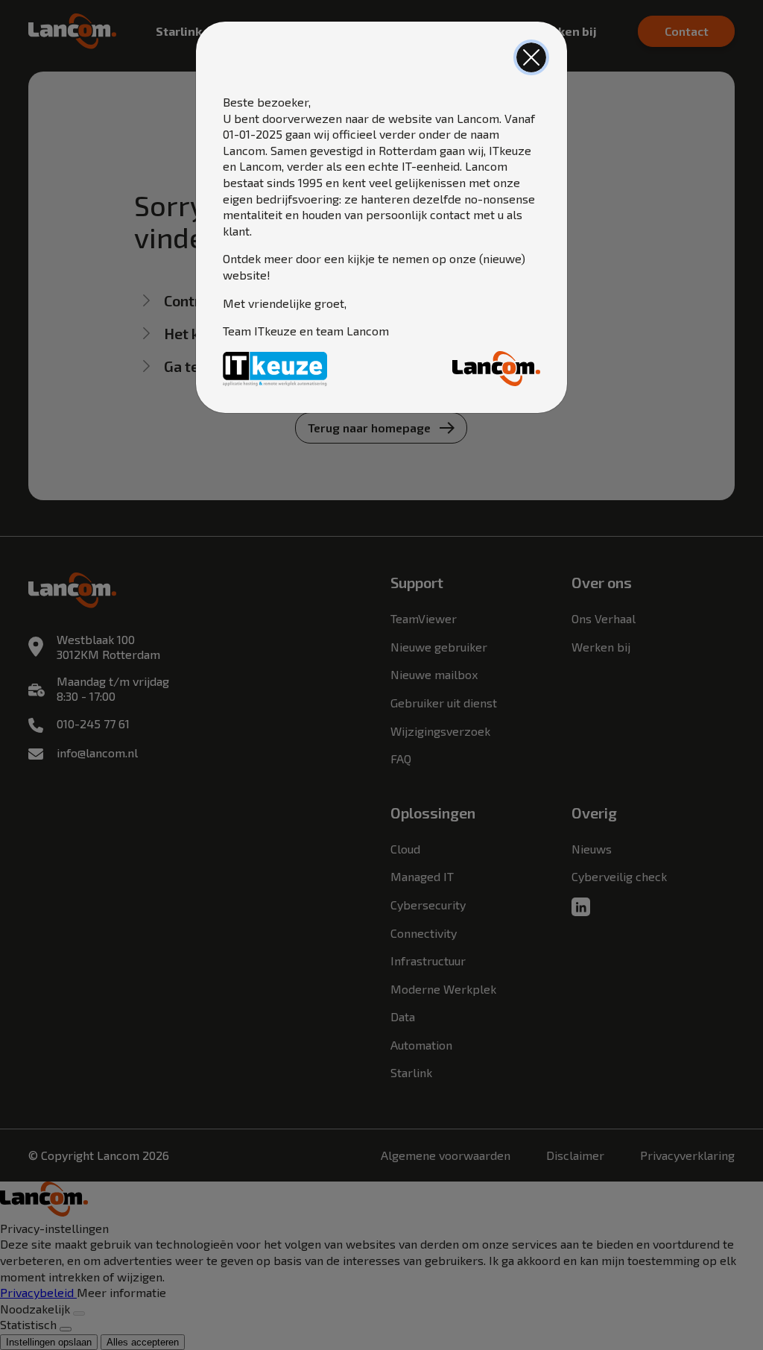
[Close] (531, 57)
